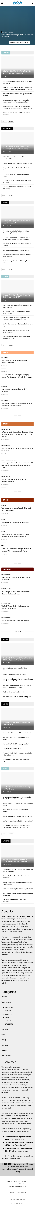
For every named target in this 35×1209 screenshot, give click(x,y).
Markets (4, 997)
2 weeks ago (5, 380)
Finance (4, 505)
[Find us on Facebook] (11, 1204)
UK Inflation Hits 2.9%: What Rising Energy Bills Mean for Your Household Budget (17, 72)
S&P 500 (8, 1011)
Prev (4, 121)
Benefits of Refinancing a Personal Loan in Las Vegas (17, 816)
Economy (4, 1045)
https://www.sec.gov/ (17, 1139)
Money (3, 1040)
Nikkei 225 (8, 1017)
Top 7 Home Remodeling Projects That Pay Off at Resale (18, 889)
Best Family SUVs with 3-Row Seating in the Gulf (15, 744)
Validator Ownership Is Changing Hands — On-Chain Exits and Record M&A (16, 296)
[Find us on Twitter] (14, 1204)
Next (10, 121)
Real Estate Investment (9, 460)
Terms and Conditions (17, 1184)
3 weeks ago (5, 394)
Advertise (17, 1181)
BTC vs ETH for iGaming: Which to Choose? (14, 674)
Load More (17, 631)
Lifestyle (4, 1050)
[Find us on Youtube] (17, 1204)
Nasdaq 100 (9, 1007)
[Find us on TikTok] (19, 1204)
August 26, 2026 (7, 300)
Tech (3, 546)
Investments (5, 429)
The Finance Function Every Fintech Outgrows (15, 522)
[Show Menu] (2, 3)
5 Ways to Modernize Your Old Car (12, 749)
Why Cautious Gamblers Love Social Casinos (15, 620)
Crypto (3, 1034)
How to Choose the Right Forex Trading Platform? (16, 250)
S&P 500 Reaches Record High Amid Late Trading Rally (17, 163)
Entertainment (6, 574)
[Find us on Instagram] (21, 1204)
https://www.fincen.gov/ (20, 1151)
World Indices (6, 1002)
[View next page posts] (19, 416)
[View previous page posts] (15, 416)
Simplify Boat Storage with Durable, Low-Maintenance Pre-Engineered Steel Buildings (16, 860)
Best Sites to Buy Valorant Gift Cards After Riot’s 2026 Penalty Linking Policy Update (17, 659)
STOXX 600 (9, 1024)
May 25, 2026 (7, 662)
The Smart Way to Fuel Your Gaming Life (13, 692)
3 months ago (5, 484)
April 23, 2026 (7, 727)
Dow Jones (8, 1014)
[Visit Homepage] (17, 3)
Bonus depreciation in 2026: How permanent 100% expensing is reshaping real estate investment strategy (17, 465)
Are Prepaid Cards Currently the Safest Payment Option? (18, 821)
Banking (4, 372)
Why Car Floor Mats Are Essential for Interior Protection (17, 733)
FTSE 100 (8, 1021)
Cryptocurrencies (8, 32)
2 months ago (5, 439)
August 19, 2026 (7, 76)
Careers (24, 1181)
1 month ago (5, 596)
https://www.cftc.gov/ (18, 1145)
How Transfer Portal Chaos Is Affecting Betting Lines (17, 697)
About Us (9, 1181)
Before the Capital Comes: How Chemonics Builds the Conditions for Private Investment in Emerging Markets (17, 434)
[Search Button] (33, 3)
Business (4, 1029)
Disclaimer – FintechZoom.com (17, 1186)
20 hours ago (5, 513)
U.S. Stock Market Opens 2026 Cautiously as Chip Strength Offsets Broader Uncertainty (16, 148)
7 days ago (4, 365)
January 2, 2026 (7, 151)
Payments (4, 357)
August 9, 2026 (7, 791)
